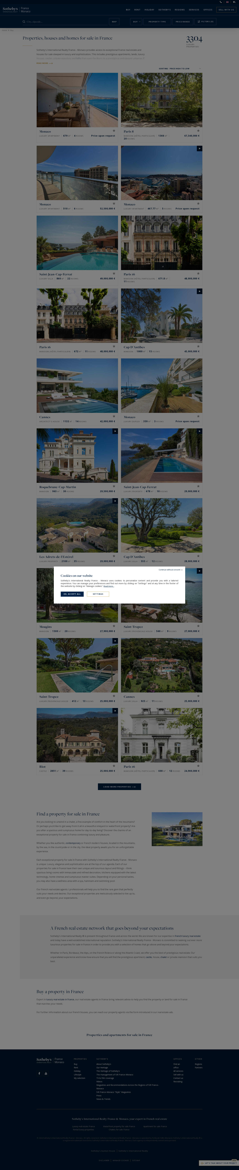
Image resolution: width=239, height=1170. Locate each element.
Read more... (109, 586)
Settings (98, 594)
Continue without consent (169, 569)
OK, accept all (72, 594)
